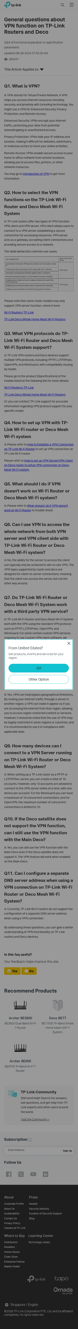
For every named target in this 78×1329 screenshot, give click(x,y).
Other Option (39, 679)
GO (38, 668)
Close (69, 643)
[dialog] (39, 664)
